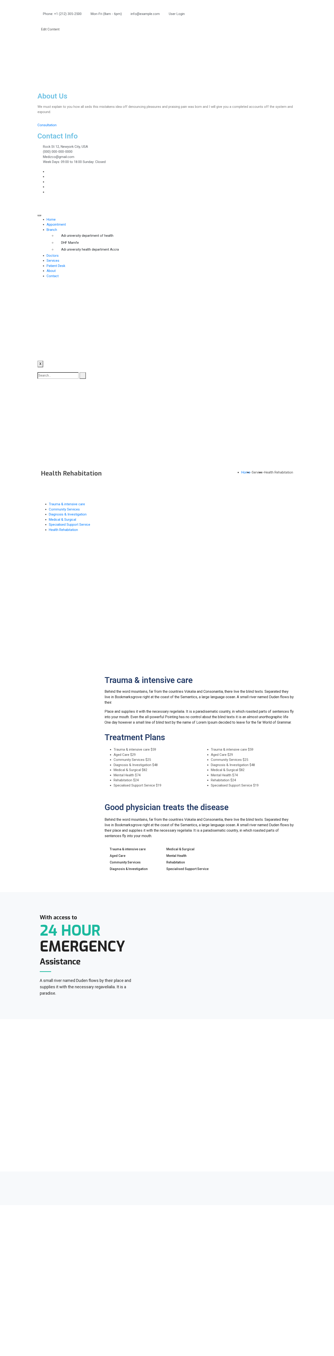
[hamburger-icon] (39, 215)
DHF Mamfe (70, 243)
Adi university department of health (87, 236)
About (51, 271)
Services (53, 261)
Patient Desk (56, 266)
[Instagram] (48, 187)
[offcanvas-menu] (38, 19)
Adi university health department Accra (90, 249)
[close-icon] (38, 24)
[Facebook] (48, 172)
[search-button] (83, 375)
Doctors (53, 256)
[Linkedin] (48, 182)
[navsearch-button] (38, 370)
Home (51, 219)
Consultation (47, 125)
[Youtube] (48, 192)
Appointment (56, 224)
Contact (53, 276)
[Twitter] (48, 177)
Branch (52, 230)
